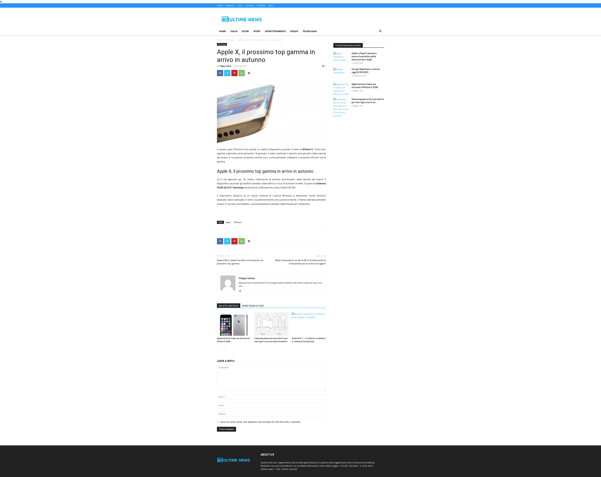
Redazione (230, 5)
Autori (270, 5)
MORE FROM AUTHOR (253, 306)
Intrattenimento (275, 31)
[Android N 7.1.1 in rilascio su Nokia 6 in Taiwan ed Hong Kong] (309, 324)
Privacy (220, 5)
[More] (249, 73)
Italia (233, 31)
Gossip (294, 31)
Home (222, 31)
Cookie (240, 5)
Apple (228, 222)
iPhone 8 (237, 222)
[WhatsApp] (242, 73)
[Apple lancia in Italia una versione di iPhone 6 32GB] (234, 324)
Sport (256, 31)
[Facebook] (220, 73)
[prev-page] (219, 348)
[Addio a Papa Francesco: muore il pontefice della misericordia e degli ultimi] (341, 57)
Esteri (245, 31)
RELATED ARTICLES (228, 306)
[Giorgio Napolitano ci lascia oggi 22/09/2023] (341, 73)
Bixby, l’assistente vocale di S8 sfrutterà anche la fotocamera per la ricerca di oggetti (300, 262)
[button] (380, 31)
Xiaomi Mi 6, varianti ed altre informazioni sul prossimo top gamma (240, 262)
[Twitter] (227, 73)
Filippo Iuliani (225, 66)
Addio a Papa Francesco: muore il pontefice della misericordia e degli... (364, 56)
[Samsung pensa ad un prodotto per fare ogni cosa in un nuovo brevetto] (271, 324)
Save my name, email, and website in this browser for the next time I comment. (260, 422)
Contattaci (250, 5)
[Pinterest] (234, 73)
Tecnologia (310, 31)
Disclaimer (261, 5)
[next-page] (224, 348)
